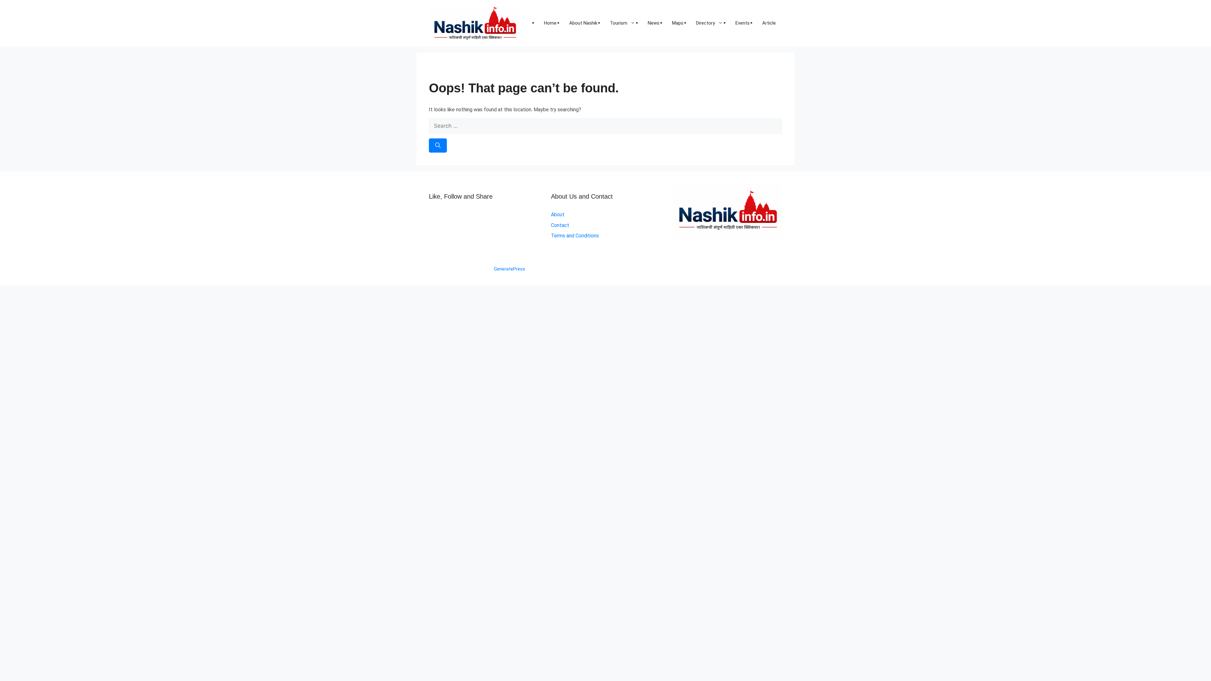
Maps (677, 23)
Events (742, 23)
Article (769, 23)
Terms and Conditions (575, 236)
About (558, 215)
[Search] (438, 145)
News (653, 23)
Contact (560, 225)
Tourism (618, 23)
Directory (705, 23)
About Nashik (583, 23)
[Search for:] (605, 126)
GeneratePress (509, 269)
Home (550, 23)
